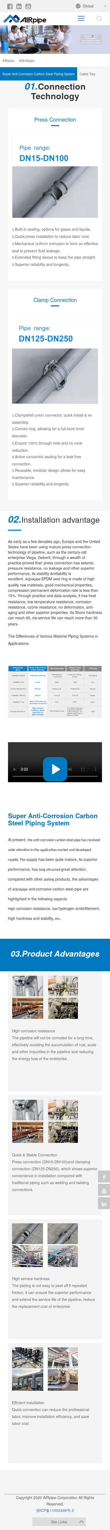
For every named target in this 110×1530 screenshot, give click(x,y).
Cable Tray (87, 73)
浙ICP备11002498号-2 (55, 1510)
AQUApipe (26, 60)
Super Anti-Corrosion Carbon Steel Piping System (38, 73)
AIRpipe (8, 60)
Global (88, 6)
